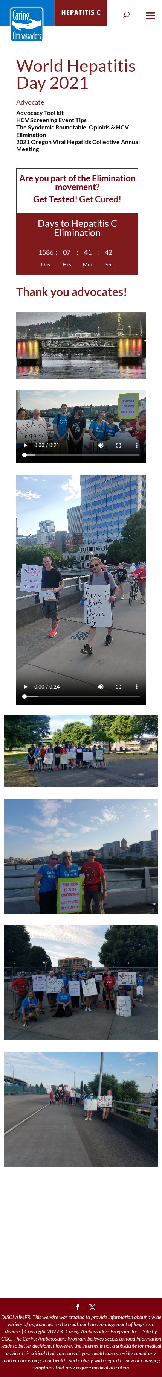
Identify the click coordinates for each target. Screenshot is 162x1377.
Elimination (31, 134)
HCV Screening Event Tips (51, 119)
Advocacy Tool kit (40, 112)
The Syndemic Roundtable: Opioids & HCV (72, 127)
